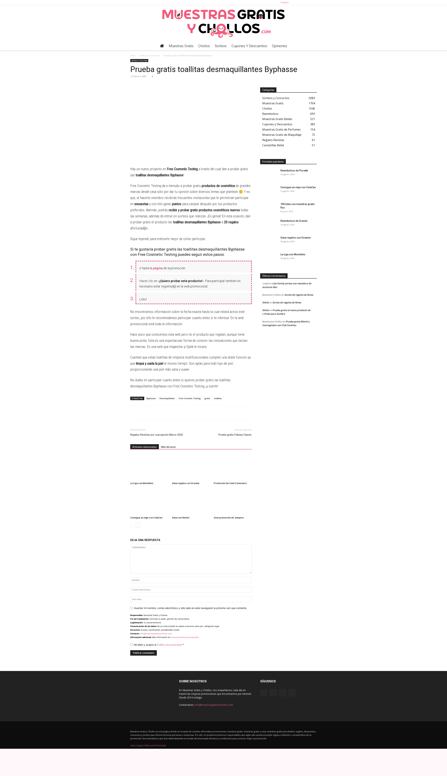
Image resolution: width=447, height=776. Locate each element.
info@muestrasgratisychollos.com (156, 633)
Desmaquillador (167, 398)
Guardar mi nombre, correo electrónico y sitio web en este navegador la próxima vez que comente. (190, 608)
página (158, 268)
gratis (207, 398)
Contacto (284, 2)
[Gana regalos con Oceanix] (191, 467)
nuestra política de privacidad (185, 637)
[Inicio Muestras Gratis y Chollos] (161, 46)
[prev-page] (132, 525)
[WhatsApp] (133, 84)
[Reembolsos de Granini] (269, 225)
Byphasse (151, 398)
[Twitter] (314, 2)
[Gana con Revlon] (191, 502)
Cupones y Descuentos (249, 46)
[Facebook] (296, 2)
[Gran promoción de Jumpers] (233, 502)
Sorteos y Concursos (149, 55)
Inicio (132, 55)
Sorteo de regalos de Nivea (298, 294)
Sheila (265, 302)
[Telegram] (141, 84)
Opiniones (279, 46)
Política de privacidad (170, 644)
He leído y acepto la (159, 644)
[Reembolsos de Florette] (269, 175)
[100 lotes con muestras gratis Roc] (269, 208)
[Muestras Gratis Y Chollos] (223, 23)
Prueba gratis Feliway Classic (235, 434)
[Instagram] (302, 2)
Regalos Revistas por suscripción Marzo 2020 (156, 434)
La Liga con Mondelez (141, 483)
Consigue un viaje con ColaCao (146, 517)
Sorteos (221, 46)
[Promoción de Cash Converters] (233, 467)
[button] (312, 46)
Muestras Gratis (181, 46)
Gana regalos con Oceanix (185, 483)
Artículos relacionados (144, 447)
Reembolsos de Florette (294, 170)
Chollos (204, 46)
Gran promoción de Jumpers (229, 517)
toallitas (218, 398)
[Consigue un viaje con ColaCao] (149, 502)
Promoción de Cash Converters (230, 483)
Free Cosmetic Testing (190, 398)
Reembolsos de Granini (293, 220)
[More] (166, 84)
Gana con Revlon (180, 517)
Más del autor (168, 447)
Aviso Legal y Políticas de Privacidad (148, 745)
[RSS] (308, 2)
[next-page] (138, 525)
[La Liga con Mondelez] (149, 467)
